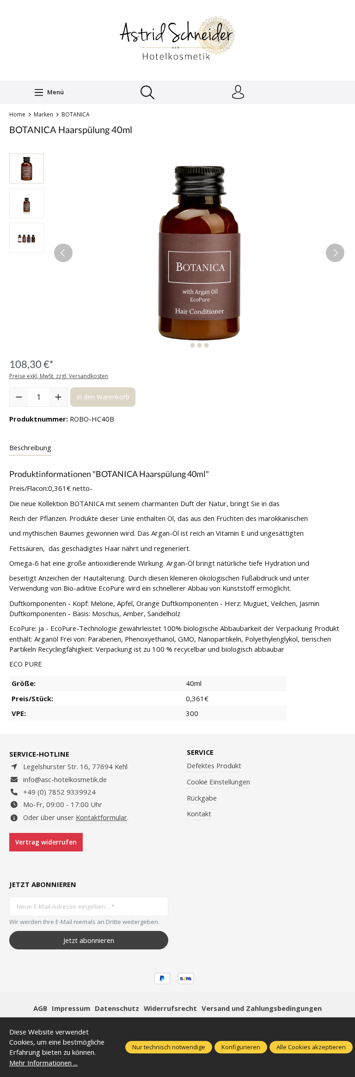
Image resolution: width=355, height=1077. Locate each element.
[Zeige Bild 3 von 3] (206, 345)
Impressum (71, 1008)
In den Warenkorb (102, 396)
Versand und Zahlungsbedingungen (262, 1008)
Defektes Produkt (214, 765)
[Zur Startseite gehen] (177, 39)
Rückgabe (202, 797)
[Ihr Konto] (238, 92)
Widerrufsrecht (170, 1008)
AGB (40, 1008)
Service (200, 752)
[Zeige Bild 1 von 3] (192, 345)
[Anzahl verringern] (19, 397)
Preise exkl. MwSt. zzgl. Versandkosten (58, 376)
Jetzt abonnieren (88, 940)
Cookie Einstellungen (218, 781)
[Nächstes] (335, 253)
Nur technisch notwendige (168, 1047)
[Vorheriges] (63, 253)
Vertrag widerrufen (46, 842)
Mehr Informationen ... (43, 1062)
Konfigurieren (240, 1047)
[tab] (30, 448)
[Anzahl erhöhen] (58, 397)
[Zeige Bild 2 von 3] (199, 345)
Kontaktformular (101, 817)
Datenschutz (117, 1008)
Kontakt (199, 813)
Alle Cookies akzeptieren (311, 1047)
